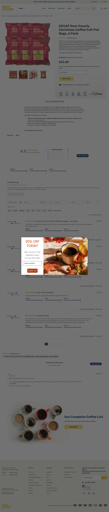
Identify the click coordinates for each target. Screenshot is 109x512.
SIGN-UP (32, 270)
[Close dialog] (86, 239)
